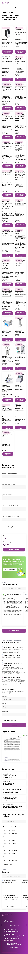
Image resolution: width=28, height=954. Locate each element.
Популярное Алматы (9, 830)
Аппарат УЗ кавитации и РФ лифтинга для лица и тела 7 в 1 (6, 332)
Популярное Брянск (9, 853)
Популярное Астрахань (10, 837)
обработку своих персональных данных (13, 719)
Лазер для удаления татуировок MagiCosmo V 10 (6, 418)
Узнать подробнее (10, 569)
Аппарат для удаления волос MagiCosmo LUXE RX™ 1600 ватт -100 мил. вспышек (7, 99)
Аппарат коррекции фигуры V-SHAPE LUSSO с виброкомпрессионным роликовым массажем (7, 215)
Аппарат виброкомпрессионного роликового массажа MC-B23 (7, 244)
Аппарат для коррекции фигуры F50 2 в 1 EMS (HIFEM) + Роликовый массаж (20, 156)
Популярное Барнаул (9, 847)
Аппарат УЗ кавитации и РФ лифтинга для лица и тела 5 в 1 (19, 387)
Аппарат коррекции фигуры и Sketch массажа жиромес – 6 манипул (7, 42)
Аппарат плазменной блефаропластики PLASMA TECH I (20, 213)
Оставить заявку (14, 549)
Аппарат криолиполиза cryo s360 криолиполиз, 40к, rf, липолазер (20, 303)
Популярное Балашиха (9, 843)
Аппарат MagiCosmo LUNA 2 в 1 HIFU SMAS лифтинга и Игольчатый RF (7, 304)
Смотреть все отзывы (14, 588)
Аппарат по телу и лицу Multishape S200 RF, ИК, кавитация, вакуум (7, 127)
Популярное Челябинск (10, 857)
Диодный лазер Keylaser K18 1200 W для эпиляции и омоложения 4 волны (20, 127)
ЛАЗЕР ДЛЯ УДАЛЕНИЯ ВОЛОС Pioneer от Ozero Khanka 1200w (20, 70)
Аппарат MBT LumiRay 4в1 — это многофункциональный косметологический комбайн (20, 42)
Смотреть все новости (14, 876)
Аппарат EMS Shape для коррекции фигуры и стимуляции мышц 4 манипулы (7, 275)
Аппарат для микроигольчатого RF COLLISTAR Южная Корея (20, 98)
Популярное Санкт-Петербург (12, 827)
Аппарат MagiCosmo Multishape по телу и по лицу (20, 418)
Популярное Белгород (10, 850)
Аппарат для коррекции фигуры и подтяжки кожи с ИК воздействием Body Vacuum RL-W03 (20, 245)
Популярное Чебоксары (10, 860)
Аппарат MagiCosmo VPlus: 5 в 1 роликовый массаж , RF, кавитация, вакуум (7, 359)
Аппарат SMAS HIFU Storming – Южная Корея (7, 184)
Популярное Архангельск (10, 833)
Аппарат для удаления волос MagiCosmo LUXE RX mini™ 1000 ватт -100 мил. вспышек (20, 185)
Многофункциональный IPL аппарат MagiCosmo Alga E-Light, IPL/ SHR (7, 156)
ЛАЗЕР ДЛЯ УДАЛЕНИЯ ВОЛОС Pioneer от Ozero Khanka (20, 358)
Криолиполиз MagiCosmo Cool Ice (6, 446)
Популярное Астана (9, 840)
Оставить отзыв (14, 631)
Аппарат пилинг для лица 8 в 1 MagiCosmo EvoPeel (19, 274)
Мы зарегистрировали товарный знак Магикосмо (11, 896)
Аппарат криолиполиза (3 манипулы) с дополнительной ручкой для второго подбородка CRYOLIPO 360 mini (7, 390)
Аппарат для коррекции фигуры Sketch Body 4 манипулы (7, 70)
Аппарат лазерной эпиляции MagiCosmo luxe (20, 331)
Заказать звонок (14, 925)
